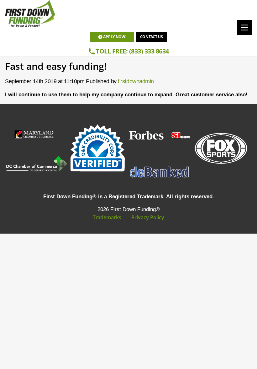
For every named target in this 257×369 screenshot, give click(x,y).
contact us (151, 36)
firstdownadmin (136, 81)
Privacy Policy (147, 217)
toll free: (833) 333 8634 (132, 51)
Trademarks (107, 217)
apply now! (114, 36)
